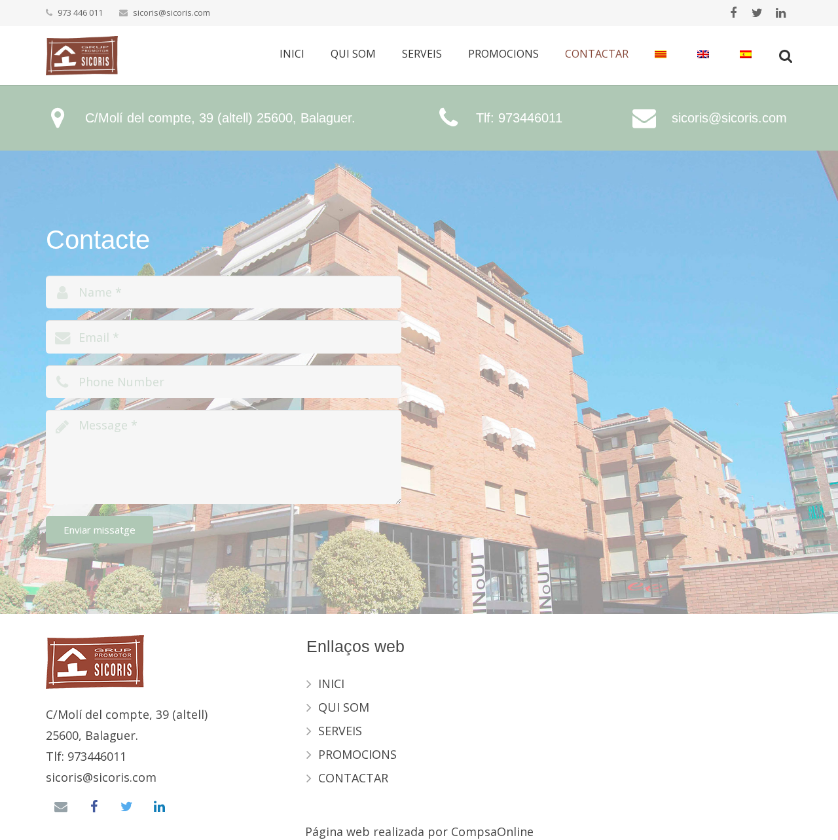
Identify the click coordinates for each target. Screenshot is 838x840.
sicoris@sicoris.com (171, 12)
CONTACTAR (353, 778)
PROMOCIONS (357, 754)
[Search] (786, 55)
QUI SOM (343, 707)
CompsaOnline (492, 831)
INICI (331, 683)
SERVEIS (340, 731)
